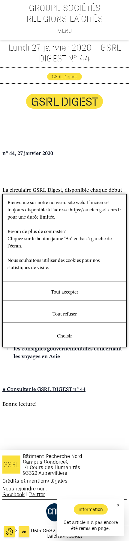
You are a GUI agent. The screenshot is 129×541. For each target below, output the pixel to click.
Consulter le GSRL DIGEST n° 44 (46, 389)
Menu (64, 30)
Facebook (13, 494)
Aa (24, 532)
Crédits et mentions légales (35, 480)
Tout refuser (64, 314)
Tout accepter (64, 292)
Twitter (37, 494)
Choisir (64, 336)
